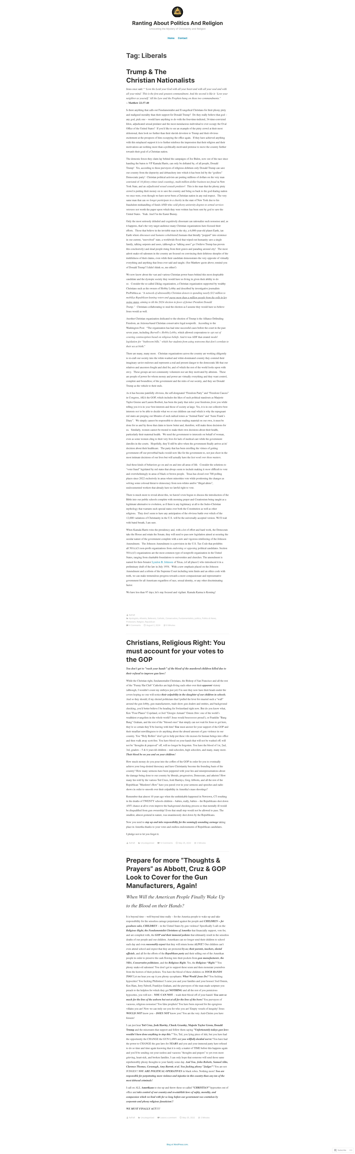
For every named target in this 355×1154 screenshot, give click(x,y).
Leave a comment (168, 1117)
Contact (182, 38)
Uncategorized (147, 843)
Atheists (143, 618)
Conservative (172, 618)
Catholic (160, 618)
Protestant (131, 622)
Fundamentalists (186, 618)
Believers (152, 618)
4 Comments (135, 625)
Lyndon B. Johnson (162, 562)
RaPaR (132, 615)
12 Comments (166, 843)
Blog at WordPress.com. (177, 1144)
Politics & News (209, 618)
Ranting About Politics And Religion (177, 23)
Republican (150, 622)
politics (198, 618)
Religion (140, 622)
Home (171, 38)
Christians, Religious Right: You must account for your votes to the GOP (175, 651)
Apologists (133, 618)
